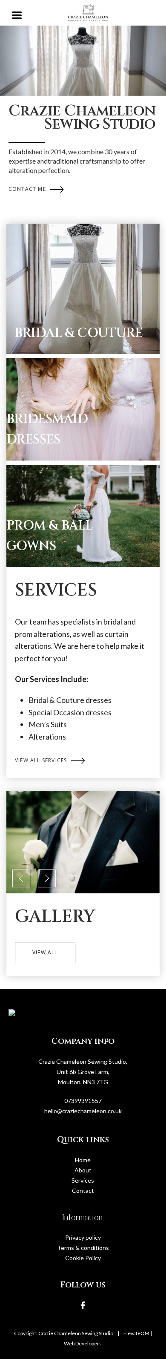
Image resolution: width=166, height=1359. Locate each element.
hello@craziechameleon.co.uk (83, 1110)
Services (83, 1180)
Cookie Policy (83, 1257)
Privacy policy (83, 1237)
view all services (42, 760)
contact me (28, 189)
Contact (83, 1190)
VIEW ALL (45, 952)
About (83, 1170)
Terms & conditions (83, 1247)
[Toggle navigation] (17, 14)
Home (83, 1159)
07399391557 (83, 1100)
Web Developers (83, 1343)
